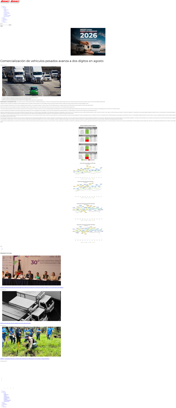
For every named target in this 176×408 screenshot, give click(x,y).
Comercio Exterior (7, 13)
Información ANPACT (7, 15)
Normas (5, 395)
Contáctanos (4, 406)
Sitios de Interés (6, 16)
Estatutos (3, 379)
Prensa (3, 17)
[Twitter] (2, 249)
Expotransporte (4, 19)
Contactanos (4, 380)
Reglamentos (6, 9)
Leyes (5, 8)
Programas (4, 18)
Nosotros (3, 6)
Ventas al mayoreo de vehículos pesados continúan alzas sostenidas (15, 323)
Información (4, 7)
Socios (3, 405)
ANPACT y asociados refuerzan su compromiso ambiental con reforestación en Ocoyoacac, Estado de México (24, 358)
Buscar (1, 23)
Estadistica (5, 14)
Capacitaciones (6, 12)
